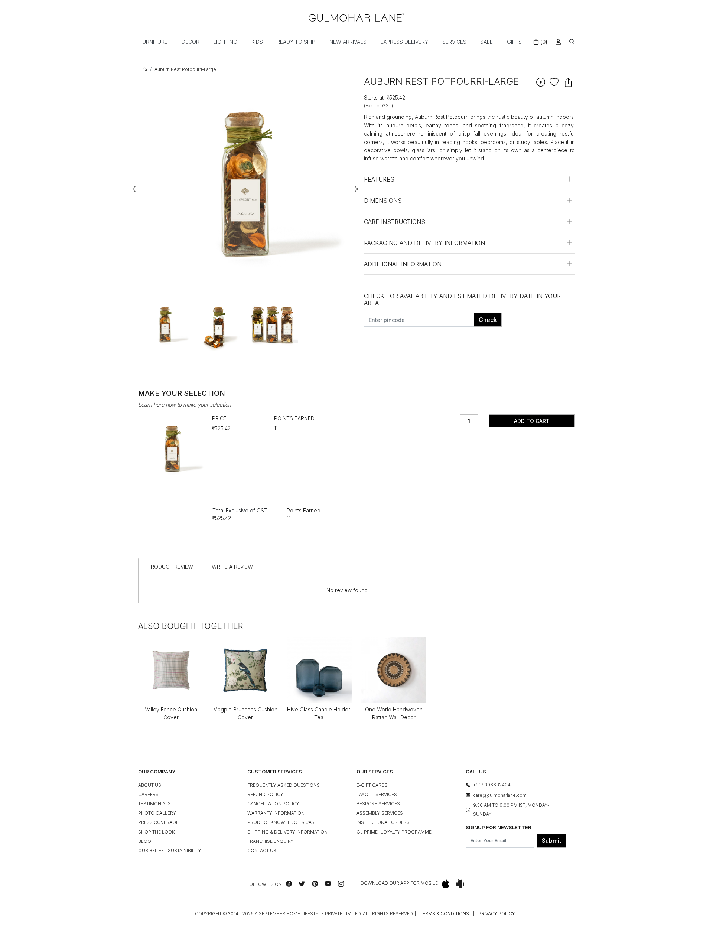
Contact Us (261, 850)
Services (454, 42)
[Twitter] (302, 883)
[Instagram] (341, 883)
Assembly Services (379, 813)
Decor (190, 42)
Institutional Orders (383, 822)
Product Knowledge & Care (282, 822)
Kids (257, 42)
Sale (486, 42)
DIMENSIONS (383, 200)
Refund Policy (265, 794)
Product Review (170, 567)
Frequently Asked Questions (283, 785)
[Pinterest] (315, 883)
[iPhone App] (445, 883)
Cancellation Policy (273, 803)
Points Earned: (295, 418)
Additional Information (403, 264)
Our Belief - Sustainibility (169, 850)
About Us (149, 785)
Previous (134, 185)
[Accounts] (558, 41)
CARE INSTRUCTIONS (394, 221)
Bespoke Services (378, 803)
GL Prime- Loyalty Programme (394, 832)
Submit (551, 840)
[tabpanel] (165, 325)
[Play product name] (540, 82)
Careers (148, 794)
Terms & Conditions (444, 913)
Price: (220, 418)
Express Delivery (404, 42)
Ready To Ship (296, 42)
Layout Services (376, 794)
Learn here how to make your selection (184, 404)
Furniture (153, 42)
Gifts (514, 42)
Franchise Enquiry (270, 841)
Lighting (225, 42)
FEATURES (379, 179)
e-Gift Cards (372, 785)
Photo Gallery (157, 813)
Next (355, 185)
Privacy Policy (496, 913)
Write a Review (232, 567)
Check (488, 319)
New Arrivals (348, 42)
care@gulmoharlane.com (500, 795)
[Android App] (460, 883)
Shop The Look (156, 832)
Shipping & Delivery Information (287, 832)
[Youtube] (328, 883)
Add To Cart (532, 421)
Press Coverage (158, 822)
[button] (572, 42)
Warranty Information (276, 813)
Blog (144, 841)
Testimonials (154, 803)
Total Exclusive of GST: (240, 510)
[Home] (356, 17)
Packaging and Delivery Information (424, 243)
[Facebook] (289, 883)
